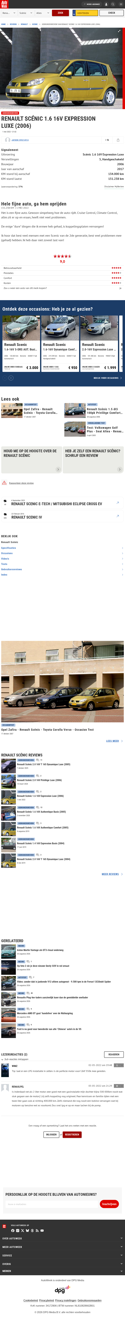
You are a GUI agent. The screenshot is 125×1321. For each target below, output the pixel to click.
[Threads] (32, 1231)
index (4, 574)
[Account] (106, 4)
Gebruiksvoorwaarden (90, 1300)
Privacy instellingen (65, 1300)
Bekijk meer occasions (106, 377)
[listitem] (21, 344)
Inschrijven (109, 1204)
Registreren (72, 1134)
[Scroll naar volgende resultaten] (11, 378)
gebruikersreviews (11, 569)
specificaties (8, 548)
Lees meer (112, 741)
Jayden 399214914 (20, 140)
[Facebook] (13, 1231)
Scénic (35, 24)
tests (4, 564)
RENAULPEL (18, 1086)
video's (5, 558)
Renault (24, 24)
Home (3, 24)
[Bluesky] (27, 1231)
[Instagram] (18, 1231)
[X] (22, 1231)
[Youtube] (42, 1231)
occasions (7, 553)
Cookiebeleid (30, 1300)
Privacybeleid (46, 1300)
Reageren (114, 1054)
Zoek (60, 12)
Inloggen (51, 1134)
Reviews (13, 24)
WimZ (14, 1066)
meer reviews (110, 874)
